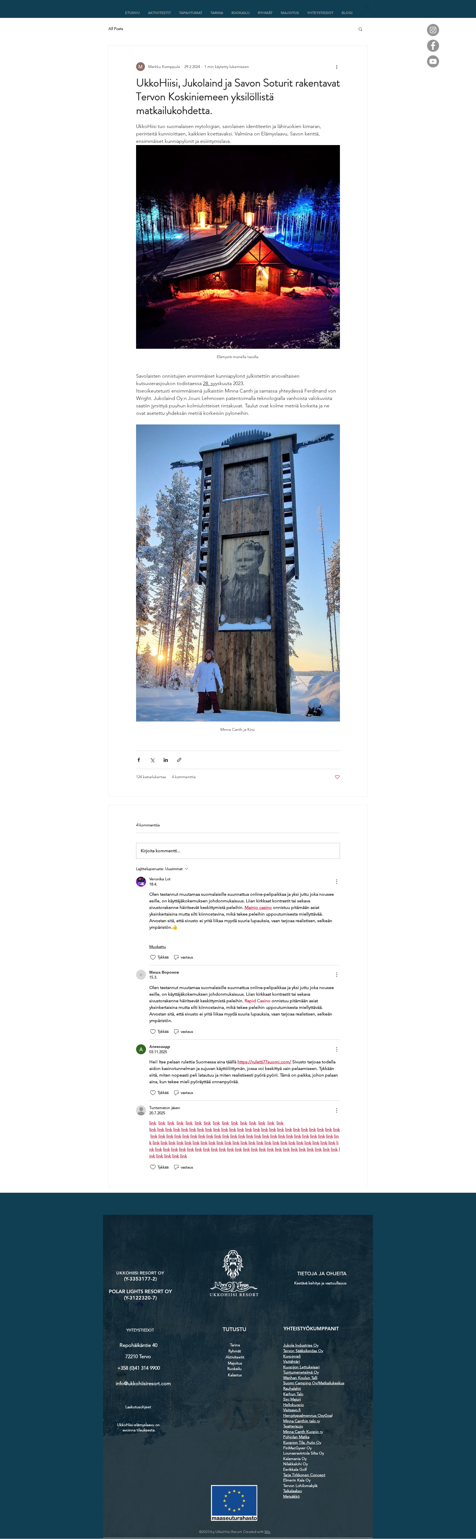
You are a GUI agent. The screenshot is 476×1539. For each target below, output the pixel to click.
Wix (267, 1532)
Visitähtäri (291, 1361)
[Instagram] (433, 30)
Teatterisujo (293, 1426)
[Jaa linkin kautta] (179, 759)
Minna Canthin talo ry (301, 1420)
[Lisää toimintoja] (336, 66)
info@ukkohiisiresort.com (143, 1383)
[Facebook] (433, 46)
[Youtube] (433, 61)
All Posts (116, 28)
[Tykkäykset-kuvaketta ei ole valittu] (152, 957)
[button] (360, 29)
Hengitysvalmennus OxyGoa (307, 1415)
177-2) (149, 1279)
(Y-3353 (133, 1279)
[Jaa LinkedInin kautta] (165, 759)
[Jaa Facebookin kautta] (138, 759)
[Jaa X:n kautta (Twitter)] (152, 759)
